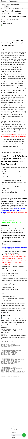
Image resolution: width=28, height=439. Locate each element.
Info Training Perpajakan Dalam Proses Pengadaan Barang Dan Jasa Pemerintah (14, 207)
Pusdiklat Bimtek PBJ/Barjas (20, 8)
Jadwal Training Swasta (7, 8)
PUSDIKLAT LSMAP (13, 20)
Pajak (2, 95)
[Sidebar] (1, 424)
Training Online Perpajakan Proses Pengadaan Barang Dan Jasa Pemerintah (13, 324)
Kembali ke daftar (5, 332)
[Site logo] (14, 1)
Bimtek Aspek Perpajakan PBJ (8, 318)
